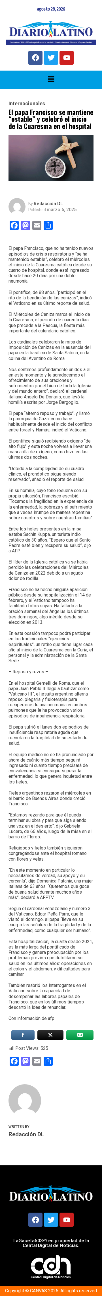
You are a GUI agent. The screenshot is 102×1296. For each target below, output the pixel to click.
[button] (51, 79)
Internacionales (26, 103)
